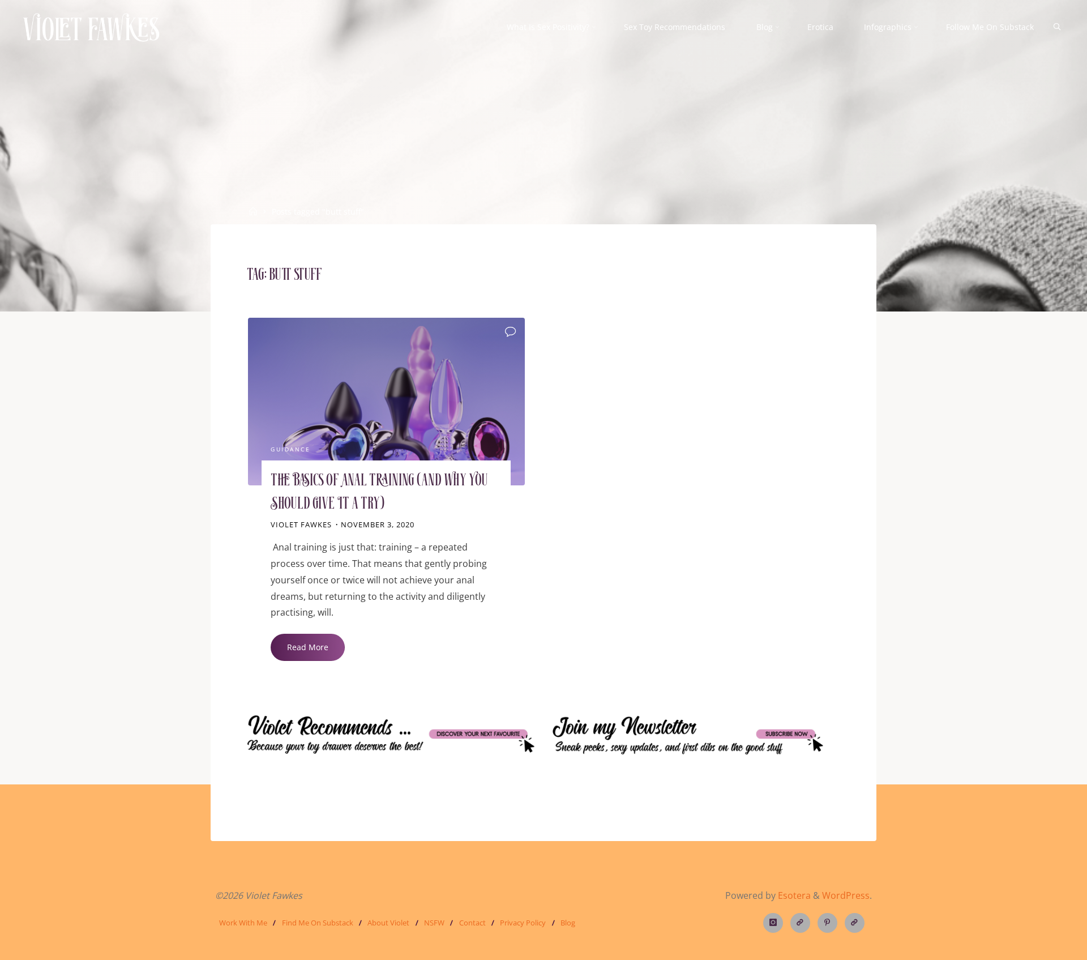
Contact (472, 923)
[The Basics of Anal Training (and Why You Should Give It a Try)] (386, 401)
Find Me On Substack (317, 923)
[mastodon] (855, 923)
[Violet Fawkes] (91, 26)
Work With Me (243, 923)
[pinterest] (827, 923)
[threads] (800, 923)
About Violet (388, 923)
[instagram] (773, 923)
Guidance (290, 450)
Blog (567, 923)
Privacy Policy (523, 923)
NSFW (434, 923)
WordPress (846, 895)
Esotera (793, 895)
